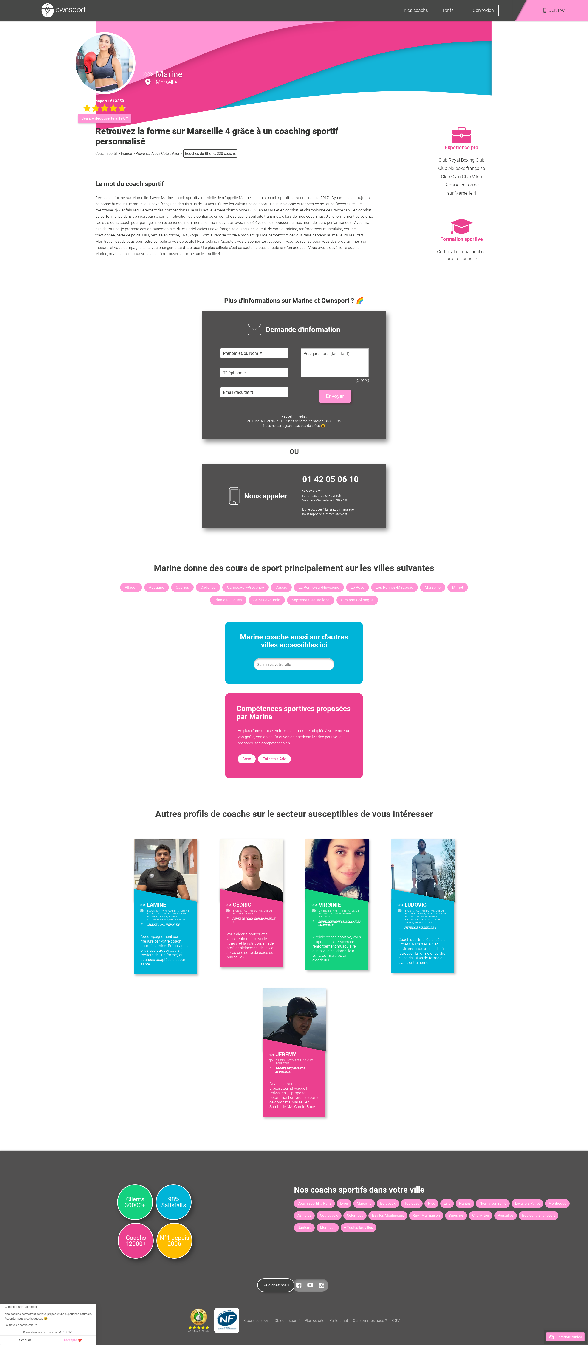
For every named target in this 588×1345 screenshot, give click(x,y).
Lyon (344, 1203)
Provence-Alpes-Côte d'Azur (157, 153)
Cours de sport (256, 1320)
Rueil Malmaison (426, 1215)
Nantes (465, 1203)
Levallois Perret (527, 1203)
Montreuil (327, 1227)
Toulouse (411, 1203)
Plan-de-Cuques (228, 600)
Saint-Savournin (266, 600)
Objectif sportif (287, 1320)
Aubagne (156, 587)
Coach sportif (106, 153)
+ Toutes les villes (358, 1227)
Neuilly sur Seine (492, 1203)
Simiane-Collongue (357, 600)
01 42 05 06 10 (330, 479)
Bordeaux (388, 1203)
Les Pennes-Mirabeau (394, 587)
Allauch (131, 587)
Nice (431, 1203)
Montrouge (557, 1203)
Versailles (505, 1215)
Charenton (480, 1215)
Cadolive (208, 587)
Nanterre (304, 1227)
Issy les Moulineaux (388, 1215)
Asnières (304, 1215)
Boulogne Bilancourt (538, 1215)
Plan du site (314, 1320)
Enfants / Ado (274, 759)
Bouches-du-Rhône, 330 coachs (210, 153)
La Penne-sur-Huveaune (319, 587)
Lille (447, 1203)
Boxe (246, 759)
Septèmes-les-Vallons (311, 600)
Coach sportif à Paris (314, 1203)
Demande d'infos (569, 1337)
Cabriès (182, 587)
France (126, 153)
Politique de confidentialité (21, 1325)
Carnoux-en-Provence (245, 587)
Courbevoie (329, 1215)
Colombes (355, 1215)
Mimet (457, 587)
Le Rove (357, 587)
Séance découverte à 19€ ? (104, 118)
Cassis (281, 587)
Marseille (433, 587)
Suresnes (456, 1215)
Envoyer (335, 396)
